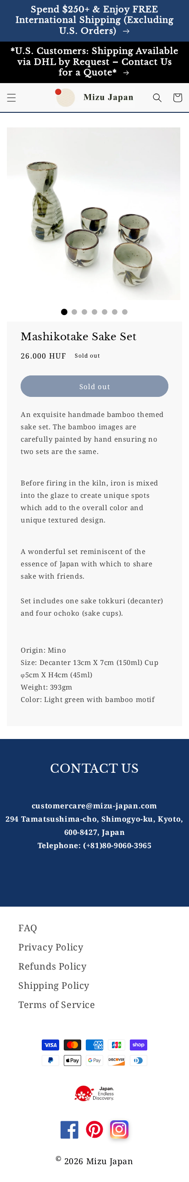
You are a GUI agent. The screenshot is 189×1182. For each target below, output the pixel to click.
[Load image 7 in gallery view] (125, 312)
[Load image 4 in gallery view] (94, 312)
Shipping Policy (53, 985)
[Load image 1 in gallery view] (64, 312)
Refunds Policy (52, 966)
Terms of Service (56, 1004)
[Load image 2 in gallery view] (74, 312)
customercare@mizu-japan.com (94, 806)
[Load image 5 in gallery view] (104, 312)
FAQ (28, 928)
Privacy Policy (50, 947)
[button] (11, 98)
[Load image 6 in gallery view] (114, 312)
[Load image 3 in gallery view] (84, 312)
